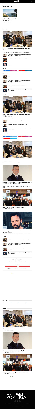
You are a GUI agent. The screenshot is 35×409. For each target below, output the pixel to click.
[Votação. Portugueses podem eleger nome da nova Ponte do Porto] (10, 13)
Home (6, 403)
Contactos (27, 403)
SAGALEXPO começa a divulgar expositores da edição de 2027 (17, 58)
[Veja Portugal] (17, 1)
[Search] (31, 1)
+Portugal (14, 403)
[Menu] (3, 1)
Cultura (23, 403)
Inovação (10, 403)
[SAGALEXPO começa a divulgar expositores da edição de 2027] (5, 60)
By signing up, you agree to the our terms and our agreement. (18, 268)
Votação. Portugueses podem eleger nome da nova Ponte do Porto (9, 19)
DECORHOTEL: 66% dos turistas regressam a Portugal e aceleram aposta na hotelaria (17, 49)
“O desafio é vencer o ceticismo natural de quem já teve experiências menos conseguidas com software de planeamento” (19, 55)
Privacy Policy (22, 268)
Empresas (19, 403)
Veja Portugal (5, 20)
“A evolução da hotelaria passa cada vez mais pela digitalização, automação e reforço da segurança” (20, 63)
